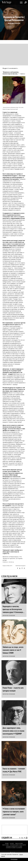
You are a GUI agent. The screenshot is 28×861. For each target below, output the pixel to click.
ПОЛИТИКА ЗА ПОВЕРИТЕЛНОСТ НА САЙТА (14, 846)
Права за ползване (19, 843)
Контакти (12, 843)
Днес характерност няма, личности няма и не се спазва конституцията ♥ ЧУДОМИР (13, 731)
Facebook (17, 568)
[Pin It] (22, 568)
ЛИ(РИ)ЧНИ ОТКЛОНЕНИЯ (14, 23)
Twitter (20, 568)
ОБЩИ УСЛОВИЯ (5, 844)
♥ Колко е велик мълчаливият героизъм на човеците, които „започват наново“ (14, 811)
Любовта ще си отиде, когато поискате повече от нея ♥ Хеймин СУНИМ (13, 650)
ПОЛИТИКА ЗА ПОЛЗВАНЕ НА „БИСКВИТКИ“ (14, 847)
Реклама (7, 843)
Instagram (24, 568)
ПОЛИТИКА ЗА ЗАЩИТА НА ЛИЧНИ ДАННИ (18, 844)
